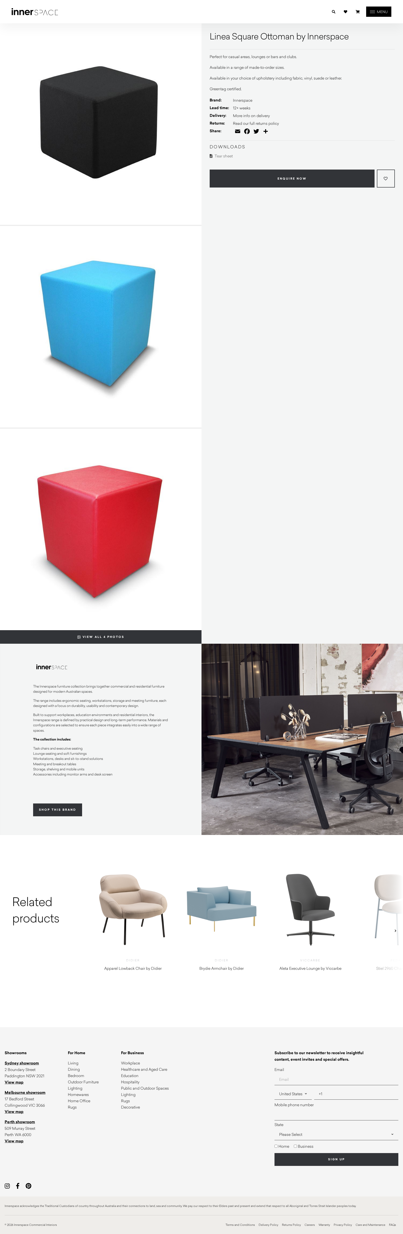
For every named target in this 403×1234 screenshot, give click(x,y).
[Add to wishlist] (386, 179)
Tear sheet (223, 155)
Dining (74, 1069)
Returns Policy (291, 1225)
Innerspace (242, 100)
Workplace (130, 1062)
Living (73, 1062)
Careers (310, 1225)
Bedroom (76, 1075)
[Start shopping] (357, 12)
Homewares (78, 1094)
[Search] (334, 12)
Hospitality (130, 1081)
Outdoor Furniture (83, 1081)
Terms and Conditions (240, 1225)
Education (130, 1075)
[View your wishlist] (345, 12)
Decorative (130, 1107)
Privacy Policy (343, 1225)
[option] (44, 909)
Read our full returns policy (256, 123)
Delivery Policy (268, 1225)
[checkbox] (336, 1146)
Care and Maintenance (370, 1225)
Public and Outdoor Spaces (145, 1088)
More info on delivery (251, 115)
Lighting (75, 1088)
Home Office (79, 1100)
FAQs (392, 1225)
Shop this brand (57, 810)
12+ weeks (241, 107)
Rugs (72, 1107)
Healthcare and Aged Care (144, 1069)
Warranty (324, 1225)
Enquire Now (292, 178)
